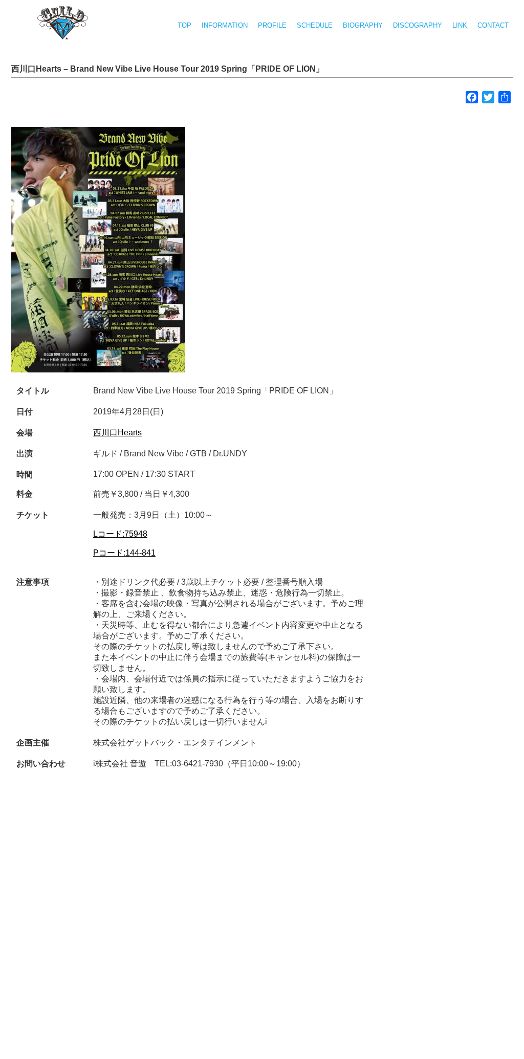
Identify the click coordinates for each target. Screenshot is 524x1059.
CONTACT (493, 25)
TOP (184, 25)
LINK (459, 25)
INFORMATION (225, 25)
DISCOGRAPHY (417, 25)
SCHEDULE (315, 25)
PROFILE (272, 25)
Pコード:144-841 (124, 552)
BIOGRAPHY (363, 25)
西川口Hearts (117, 432)
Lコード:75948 (120, 534)
